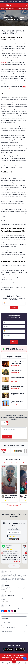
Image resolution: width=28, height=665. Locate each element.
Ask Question (6, 437)
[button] (4, 303)
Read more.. (16, 561)
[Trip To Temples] (6, 5)
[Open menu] (1, 5)
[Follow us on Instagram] (12, 611)
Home (2, 8)
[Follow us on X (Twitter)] (15, 611)
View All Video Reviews (14, 505)
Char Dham (25, 8)
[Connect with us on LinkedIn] (8, 611)
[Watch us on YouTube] (5, 611)
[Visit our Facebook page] (2, 611)
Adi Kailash (18, 8)
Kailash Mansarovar (10, 8)
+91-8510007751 (5, 601)
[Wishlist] (24, 5)
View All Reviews (14, 566)
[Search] (21, 5)
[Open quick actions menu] (25, 658)
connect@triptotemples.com (8, 591)
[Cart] (27, 5)
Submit (14, 307)
